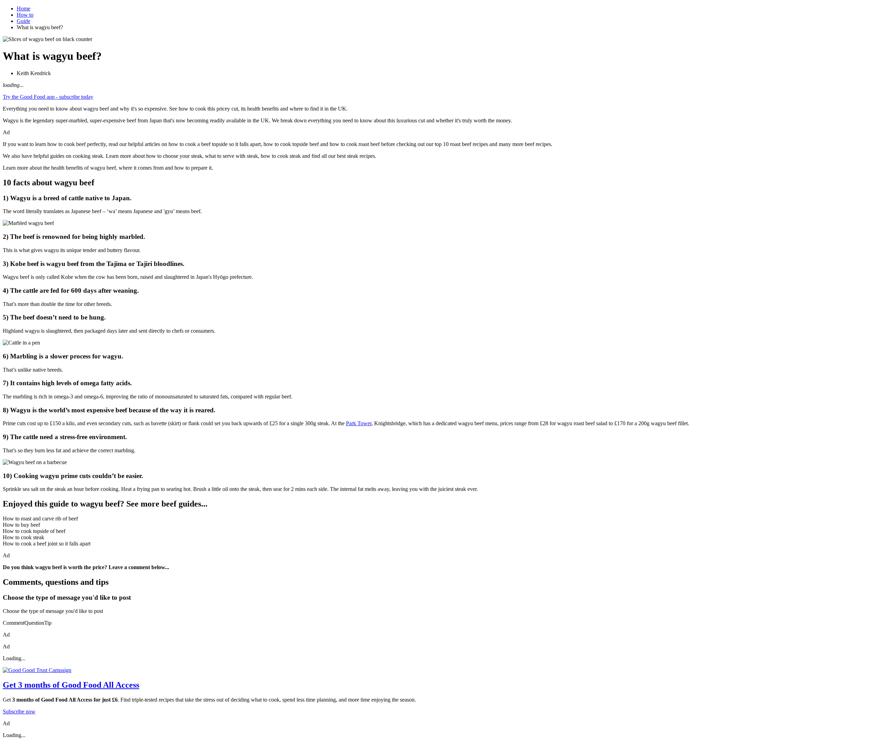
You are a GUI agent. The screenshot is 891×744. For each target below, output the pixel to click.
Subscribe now (19, 711)
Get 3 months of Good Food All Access (71, 684)
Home (23, 8)
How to (25, 15)
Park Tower (358, 423)
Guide (23, 21)
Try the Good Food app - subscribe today (48, 97)
